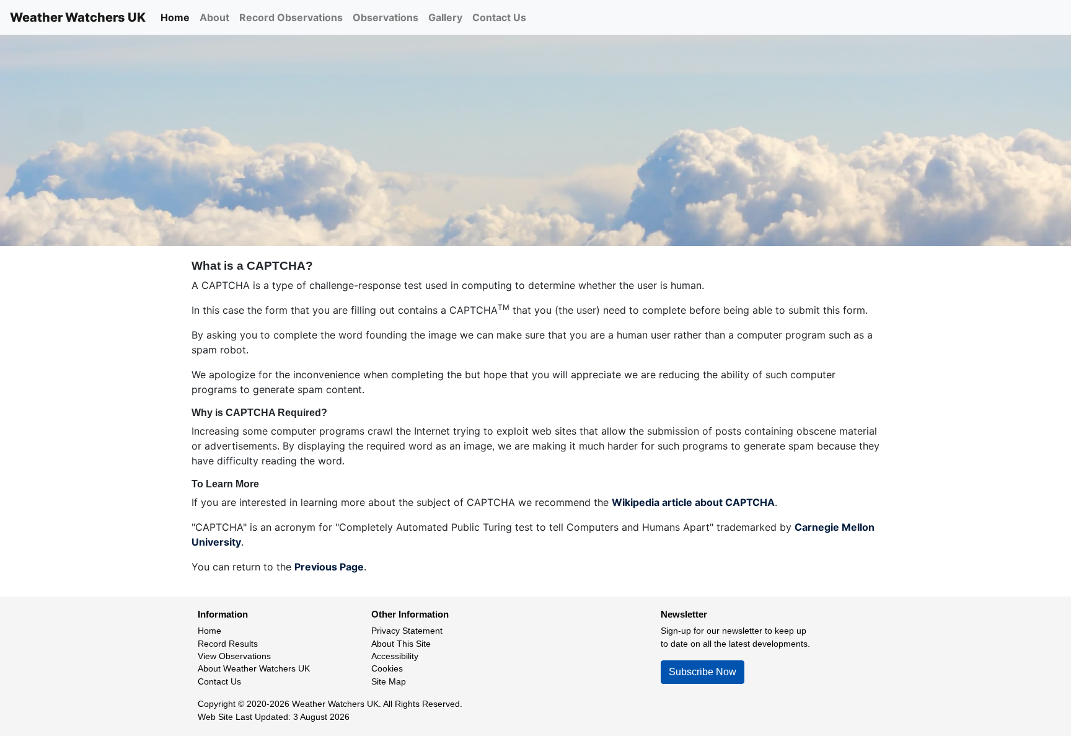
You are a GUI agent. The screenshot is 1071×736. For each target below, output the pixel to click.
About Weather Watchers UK (254, 668)
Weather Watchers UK (78, 17)
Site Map (388, 681)
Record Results (228, 644)
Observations (385, 17)
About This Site (401, 644)
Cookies (387, 668)
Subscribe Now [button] (702, 672)
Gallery (445, 17)
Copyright (217, 704)
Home (175, 17)
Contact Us (499, 17)
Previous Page (329, 567)
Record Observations (291, 17)
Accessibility (394, 656)
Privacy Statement (407, 631)
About (214, 17)
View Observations (234, 656)
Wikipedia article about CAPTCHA (693, 502)
